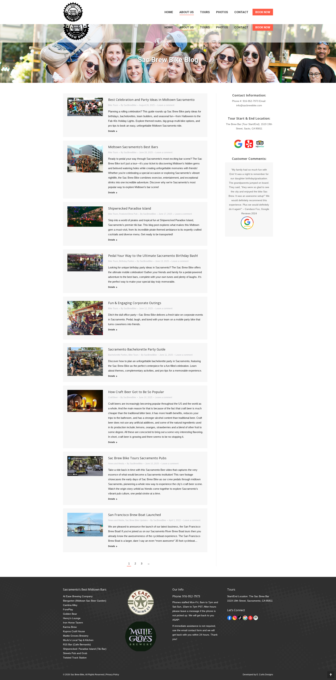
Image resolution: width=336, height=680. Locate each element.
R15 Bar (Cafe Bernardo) (77, 644)
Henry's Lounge (71, 618)
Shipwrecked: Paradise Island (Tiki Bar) (84, 648)
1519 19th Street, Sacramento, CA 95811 (250, 600)
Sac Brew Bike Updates (136, 520)
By (128, 105)
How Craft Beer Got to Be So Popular (136, 392)
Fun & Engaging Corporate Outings (134, 303)
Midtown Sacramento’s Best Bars (133, 147)
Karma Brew (70, 627)
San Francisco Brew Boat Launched (134, 515)
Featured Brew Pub (128, 214)
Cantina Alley (70, 605)
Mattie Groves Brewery (75, 635)
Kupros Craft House (74, 631)
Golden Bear (70, 613)
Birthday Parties (126, 261)
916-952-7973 (250, 101)
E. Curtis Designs (265, 674)
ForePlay (68, 609)
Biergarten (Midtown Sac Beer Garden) (84, 600)
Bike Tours (113, 105)
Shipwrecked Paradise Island (129, 208)
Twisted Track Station (75, 657)
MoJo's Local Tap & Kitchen (78, 640)
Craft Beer (113, 397)
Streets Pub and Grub (75, 653)
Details (111, 131)
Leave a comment (165, 105)
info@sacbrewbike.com (249, 105)
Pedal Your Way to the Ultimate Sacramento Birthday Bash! (153, 256)
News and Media (116, 463)
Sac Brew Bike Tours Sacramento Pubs (137, 458)
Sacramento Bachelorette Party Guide (136, 349)
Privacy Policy (112, 674)
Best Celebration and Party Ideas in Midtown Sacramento (151, 100)
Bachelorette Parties (117, 355)
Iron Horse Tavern (73, 622)
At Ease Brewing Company (78, 596)
